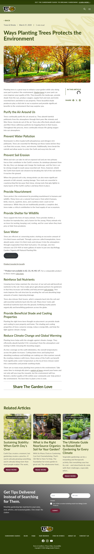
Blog (26, 536)
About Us (72, 536)
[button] (89, 9)
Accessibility (57, 546)
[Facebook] (43, 540)
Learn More (11, 255)
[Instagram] (47, 540)
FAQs (33, 536)
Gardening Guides (12, 536)
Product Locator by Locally (14, 264)
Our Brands (44, 536)
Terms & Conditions (38, 546)
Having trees (39, 92)
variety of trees (37, 370)
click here (20, 273)
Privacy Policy (49, 546)
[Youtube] (51, 540)
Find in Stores (58, 536)
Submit (55, 510)
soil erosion (48, 289)
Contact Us (84, 536)
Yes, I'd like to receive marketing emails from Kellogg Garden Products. (70, 504)
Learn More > (84, 2)
